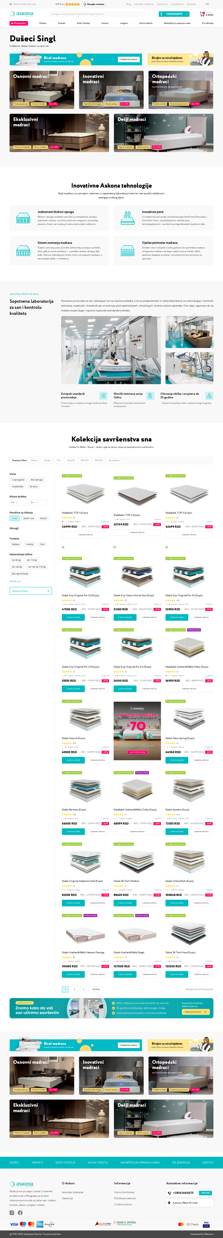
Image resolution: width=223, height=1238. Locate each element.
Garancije (162, 4)
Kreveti (61, 23)
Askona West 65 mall (185, 1203)
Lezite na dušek (73, 617)
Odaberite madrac (128, 59)
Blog (128, 4)
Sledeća (96, 989)
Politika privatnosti (125, 1198)
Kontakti (191, 4)
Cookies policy (123, 1204)
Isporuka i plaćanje (144, 4)
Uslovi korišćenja (124, 1192)
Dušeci (42, 23)
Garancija (67, 1198)
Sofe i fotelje (83, 23)
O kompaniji (177, 4)
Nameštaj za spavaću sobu (177, 23)
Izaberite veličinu (85, 534)
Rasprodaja (20, 23)
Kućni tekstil (145, 23)
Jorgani (124, 23)
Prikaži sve (15, 581)
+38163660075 (191, 1193)
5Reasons (208, 1234)
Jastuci (105, 23)
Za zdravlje (207, 23)
